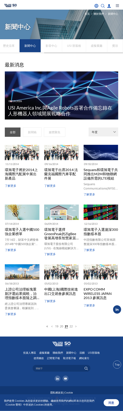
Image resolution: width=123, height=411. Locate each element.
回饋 (82, 352)
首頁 (87, 14)
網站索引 (84, 358)
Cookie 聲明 (14, 404)
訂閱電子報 (53, 358)
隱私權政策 (56, 392)
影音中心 (51, 46)
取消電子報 (69, 358)
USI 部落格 (74, 46)
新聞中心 (113, 14)
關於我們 (99, 14)
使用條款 (39, 358)
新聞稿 (32, 132)
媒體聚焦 (54, 132)
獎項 (115, 46)
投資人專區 (29, 352)
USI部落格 (94, 352)
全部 (13, 132)
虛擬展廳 (96, 46)
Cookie (69, 392)
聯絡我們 (58, 352)
